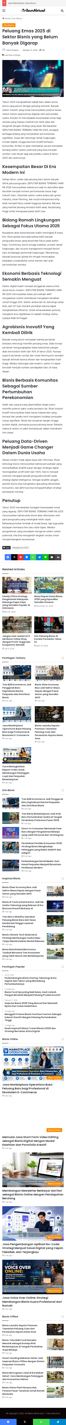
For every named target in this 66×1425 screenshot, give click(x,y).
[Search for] (62, 11)
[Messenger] (27, 557)
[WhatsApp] (33, 557)
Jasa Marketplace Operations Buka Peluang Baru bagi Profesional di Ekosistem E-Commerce (16, 730)
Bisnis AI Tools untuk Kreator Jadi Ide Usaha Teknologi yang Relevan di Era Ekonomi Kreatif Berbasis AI (23, 905)
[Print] (58, 557)
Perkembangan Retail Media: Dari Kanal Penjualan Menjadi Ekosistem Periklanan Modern (41, 864)
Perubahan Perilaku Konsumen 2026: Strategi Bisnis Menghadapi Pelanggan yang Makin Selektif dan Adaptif (41, 848)
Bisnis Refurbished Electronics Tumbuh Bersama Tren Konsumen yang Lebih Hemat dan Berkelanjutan (23, 952)
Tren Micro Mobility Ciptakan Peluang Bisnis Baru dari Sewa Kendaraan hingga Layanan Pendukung (19, 921)
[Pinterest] (20, 557)
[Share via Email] (52, 557)
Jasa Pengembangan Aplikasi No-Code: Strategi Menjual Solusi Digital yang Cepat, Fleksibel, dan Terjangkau (33, 1248)
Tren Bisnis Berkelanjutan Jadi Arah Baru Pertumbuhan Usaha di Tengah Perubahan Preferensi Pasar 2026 (41, 817)
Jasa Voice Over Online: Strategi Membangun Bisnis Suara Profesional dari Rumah (32, 1301)
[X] (14, 557)
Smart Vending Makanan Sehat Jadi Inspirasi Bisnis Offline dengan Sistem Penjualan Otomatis (23, 1361)
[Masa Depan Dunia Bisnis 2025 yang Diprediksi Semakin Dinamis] (49, 585)
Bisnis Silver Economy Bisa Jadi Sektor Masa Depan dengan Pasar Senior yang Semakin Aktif (47, 691)
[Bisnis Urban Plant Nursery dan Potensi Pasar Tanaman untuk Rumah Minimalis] (55, 1392)
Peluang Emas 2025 (20, 548)
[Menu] (3, 11)
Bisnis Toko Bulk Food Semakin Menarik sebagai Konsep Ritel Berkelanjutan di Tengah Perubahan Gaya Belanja (22, 1345)
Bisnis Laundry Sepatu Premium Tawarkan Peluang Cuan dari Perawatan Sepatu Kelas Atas (49, 732)
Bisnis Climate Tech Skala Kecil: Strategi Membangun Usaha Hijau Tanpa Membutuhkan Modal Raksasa (23, 938)
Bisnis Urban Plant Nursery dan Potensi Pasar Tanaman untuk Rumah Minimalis (23, 1391)
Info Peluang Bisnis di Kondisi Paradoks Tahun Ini (47, 639)
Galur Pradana (12, 50)
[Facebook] (8, 557)
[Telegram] (39, 557)
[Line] (46, 557)
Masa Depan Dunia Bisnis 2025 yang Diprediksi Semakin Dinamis (48, 599)
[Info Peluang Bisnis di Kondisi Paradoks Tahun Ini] (49, 624)
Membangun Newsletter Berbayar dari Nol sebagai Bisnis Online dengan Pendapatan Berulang (32, 1194)
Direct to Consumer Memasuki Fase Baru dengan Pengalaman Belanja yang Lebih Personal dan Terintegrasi (42, 831)
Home (7, 18)
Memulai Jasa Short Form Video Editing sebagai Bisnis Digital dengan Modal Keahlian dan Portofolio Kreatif (30, 1141)
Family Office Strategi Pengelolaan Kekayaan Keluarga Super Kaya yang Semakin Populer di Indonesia (16, 602)
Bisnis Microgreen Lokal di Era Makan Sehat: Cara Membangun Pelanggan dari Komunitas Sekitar (22, 1376)
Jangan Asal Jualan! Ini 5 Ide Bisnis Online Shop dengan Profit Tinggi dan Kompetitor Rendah (16, 640)
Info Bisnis (17, 18)
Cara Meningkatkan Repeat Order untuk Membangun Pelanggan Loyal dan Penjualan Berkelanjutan (15, 773)
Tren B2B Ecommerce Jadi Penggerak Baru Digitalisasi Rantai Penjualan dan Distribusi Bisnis (16, 691)
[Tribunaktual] (33, 10)
